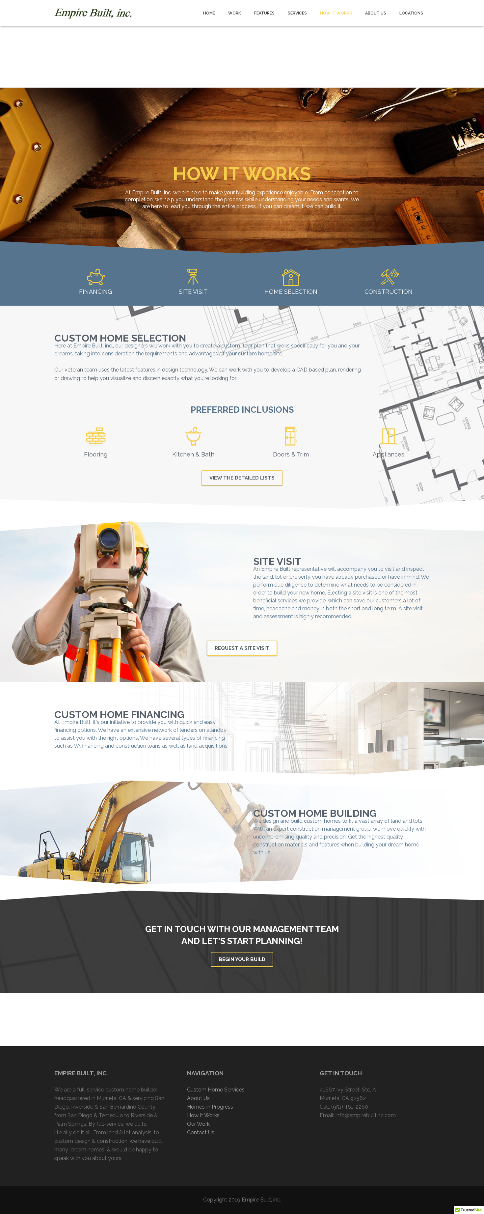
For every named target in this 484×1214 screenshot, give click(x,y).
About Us (198, 1098)
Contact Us (200, 1132)
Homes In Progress (210, 1107)
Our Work (198, 1124)
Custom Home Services (216, 1090)
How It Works (203, 1115)
